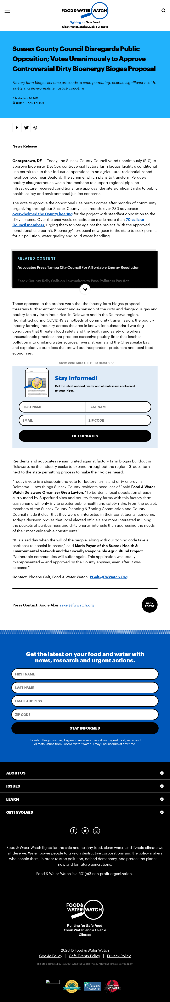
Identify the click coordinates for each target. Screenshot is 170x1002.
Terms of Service (118, 963)
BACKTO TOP (149, 604)
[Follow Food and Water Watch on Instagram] (96, 830)
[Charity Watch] (112, 986)
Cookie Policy (50, 956)
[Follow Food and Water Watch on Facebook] (73, 830)
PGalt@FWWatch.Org (109, 577)
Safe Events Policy (84, 956)
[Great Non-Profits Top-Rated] (72, 986)
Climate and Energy (30, 103)
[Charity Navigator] (92, 986)
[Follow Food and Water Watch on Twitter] (85, 830)
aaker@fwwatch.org (77, 605)
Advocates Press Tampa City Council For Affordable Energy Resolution (78, 267)
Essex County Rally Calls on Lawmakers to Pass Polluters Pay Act (73, 280)
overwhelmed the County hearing (42, 214)
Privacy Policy (119, 956)
